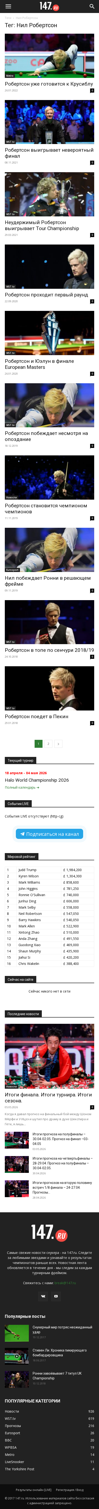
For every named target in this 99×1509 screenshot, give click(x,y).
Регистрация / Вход (69, 1490)
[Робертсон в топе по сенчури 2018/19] (49, 622)
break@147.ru (65, 1283)
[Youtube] (56, 1296)
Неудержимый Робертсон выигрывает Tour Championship (42, 225)
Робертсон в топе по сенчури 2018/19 (49, 650)
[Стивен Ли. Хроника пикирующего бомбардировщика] (17, 1356)
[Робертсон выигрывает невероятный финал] (49, 122)
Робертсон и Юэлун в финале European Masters (39, 364)
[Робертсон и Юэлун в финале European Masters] (49, 333)
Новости (11, 497)
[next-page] (58, 744)
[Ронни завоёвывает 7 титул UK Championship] (17, 1379)
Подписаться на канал (52, 834)
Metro (9, 75)
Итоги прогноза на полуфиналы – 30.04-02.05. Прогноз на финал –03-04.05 (61, 1139)
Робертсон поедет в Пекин (36, 716)
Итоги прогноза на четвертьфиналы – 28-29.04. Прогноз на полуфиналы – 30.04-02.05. (63, 1163)
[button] (8, 6)
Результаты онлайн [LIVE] (33, 1490)
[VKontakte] (43, 1296)
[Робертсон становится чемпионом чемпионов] (49, 477)
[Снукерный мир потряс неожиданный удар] (17, 1333)
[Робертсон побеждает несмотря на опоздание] (49, 405)
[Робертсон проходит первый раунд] (49, 267)
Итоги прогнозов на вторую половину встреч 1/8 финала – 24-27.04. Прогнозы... (62, 1187)
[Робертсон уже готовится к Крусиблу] (49, 56)
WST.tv (10, 142)
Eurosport (12, 570)
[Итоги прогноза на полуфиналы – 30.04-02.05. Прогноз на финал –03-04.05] (17, 1140)
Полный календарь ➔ (22, 787)
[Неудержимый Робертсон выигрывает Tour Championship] (49, 194)
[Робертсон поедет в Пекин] (49, 688)
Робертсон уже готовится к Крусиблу (49, 84)
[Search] (92, 6)
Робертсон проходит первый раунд (46, 295)
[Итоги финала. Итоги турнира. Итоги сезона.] (49, 1056)
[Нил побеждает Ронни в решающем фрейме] (49, 550)
